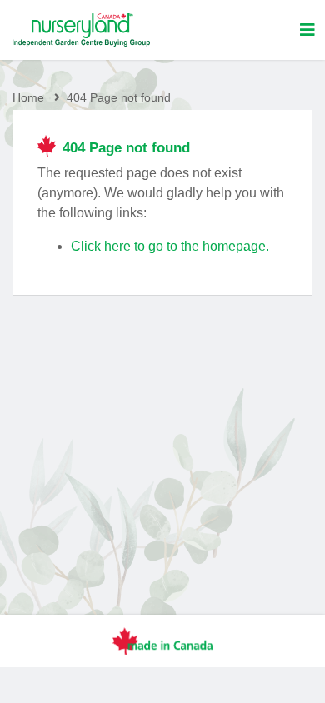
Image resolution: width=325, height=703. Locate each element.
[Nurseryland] (81, 30)
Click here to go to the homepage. (170, 246)
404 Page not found (119, 97)
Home (28, 97)
